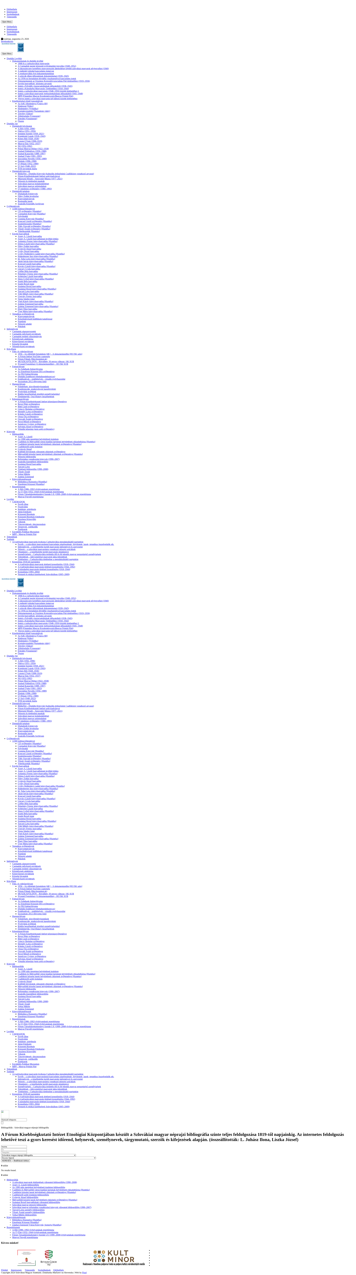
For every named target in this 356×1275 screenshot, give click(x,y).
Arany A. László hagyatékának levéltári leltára (38, 239)
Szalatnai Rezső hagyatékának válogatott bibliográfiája (36, 1202)
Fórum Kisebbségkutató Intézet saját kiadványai (39, 176)
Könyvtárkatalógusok (21, 479)
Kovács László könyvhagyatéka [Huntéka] (36, 266)
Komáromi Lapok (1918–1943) (31, 136)
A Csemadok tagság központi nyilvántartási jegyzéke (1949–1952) (47, 66)
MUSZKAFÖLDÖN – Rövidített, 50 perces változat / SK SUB (46, 361)
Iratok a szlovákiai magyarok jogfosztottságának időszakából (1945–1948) (50, 93)
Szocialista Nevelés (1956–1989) (32, 158)
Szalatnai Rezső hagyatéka (29, 286)
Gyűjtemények (13, 206)
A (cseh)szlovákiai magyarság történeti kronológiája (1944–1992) (46, 567)
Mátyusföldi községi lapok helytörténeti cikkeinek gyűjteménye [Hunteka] (50, 454)
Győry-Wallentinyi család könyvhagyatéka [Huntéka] (41, 254)
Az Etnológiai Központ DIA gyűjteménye (36, 371)
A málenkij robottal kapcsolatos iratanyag (36, 71)
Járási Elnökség (24, 512)
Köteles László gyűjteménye (30, 414)
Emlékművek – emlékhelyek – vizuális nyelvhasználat (41, 379)
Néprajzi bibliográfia (27, 456)
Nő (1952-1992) (25, 146)
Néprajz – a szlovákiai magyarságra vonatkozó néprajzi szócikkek (47, 549)
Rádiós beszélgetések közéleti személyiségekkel (39, 394)
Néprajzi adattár (25, 324)
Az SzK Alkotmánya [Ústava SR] (33, 103)
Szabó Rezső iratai (26, 284)
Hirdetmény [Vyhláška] (28, 108)
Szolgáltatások (13, 14)
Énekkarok (22, 529)
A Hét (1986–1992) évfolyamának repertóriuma (39, 489)
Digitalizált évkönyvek (28, 194)
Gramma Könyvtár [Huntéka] (31, 219)
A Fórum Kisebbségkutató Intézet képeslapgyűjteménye (42, 401)
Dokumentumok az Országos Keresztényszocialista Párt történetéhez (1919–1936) (54, 81)
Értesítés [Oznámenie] (27, 118)
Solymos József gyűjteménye (30, 426)
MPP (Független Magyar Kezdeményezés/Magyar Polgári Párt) (45, 96)
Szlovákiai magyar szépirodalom (32, 186)
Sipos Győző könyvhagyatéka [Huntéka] (36, 279)
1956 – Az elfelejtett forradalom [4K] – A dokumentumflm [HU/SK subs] (50, 354)
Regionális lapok (25, 201)
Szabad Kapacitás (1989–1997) (31, 153)
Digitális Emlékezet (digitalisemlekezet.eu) (36, 376)
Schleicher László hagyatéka (30, 276)
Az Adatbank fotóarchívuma (30, 369)
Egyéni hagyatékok (20, 234)
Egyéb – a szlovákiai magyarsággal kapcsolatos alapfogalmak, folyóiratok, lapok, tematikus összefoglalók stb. (66, 544)
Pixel (84, 1272)
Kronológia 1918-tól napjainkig (26, 562)
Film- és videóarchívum (22, 351)
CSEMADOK (18, 502)
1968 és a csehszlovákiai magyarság (33, 63)
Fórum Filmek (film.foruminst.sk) (32, 359)
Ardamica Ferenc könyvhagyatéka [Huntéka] (37, 241)
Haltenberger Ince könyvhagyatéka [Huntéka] (38, 256)
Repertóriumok (18, 487)
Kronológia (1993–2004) (29, 572)
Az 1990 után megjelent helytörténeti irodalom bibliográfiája (38, 1187)
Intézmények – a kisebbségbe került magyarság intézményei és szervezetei (50, 547)
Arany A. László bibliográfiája (25, 1185)
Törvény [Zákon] (25, 113)
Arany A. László (25, 436)
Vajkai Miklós (24, 474)
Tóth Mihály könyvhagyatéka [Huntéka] (35, 294)
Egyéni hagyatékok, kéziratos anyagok (35, 83)
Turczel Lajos (24, 466)
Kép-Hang (11, 349)
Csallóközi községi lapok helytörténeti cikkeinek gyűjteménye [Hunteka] (49, 444)
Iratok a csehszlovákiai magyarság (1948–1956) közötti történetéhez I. (48, 91)
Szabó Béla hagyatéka (27, 281)
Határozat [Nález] (25, 106)
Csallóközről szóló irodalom (30, 446)
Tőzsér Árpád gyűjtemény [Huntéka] (34, 229)
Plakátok (21, 326)
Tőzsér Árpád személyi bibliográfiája (28, 1212)
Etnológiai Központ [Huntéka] (31, 484)
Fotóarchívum (18, 366)
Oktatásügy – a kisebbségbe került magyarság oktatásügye (43, 552)
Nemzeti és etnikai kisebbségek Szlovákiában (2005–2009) (44, 574)
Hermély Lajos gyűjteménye (30, 411)
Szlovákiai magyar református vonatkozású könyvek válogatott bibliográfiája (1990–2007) (51, 1207)
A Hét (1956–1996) (26, 128)
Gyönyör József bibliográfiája (25, 1197)
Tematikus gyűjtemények (23, 314)
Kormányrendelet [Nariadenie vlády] (34, 111)
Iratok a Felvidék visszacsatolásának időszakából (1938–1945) (45, 86)
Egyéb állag (23, 504)
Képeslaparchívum (20, 399)
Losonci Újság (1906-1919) (30, 141)
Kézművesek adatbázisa (22, 339)
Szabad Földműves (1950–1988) (32, 151)
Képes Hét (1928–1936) (28, 138)
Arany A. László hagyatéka (30, 236)
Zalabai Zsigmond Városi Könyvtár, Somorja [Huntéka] (36, 1225)
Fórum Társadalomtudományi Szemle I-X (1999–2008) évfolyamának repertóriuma (54, 494)
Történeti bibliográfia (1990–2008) (33, 469)
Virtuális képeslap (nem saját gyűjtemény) (36, 429)
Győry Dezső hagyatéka (28, 251)
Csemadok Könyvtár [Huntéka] (31, 214)
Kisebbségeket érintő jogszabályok (27, 101)
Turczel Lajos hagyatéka (28, 291)
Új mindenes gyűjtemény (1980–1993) (35, 189)
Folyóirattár (23, 216)
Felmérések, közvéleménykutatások (33, 386)
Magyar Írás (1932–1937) (29, 143)
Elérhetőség (12, 9)
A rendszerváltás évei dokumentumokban (36, 73)
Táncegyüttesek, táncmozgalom (31, 524)
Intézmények (12, 329)
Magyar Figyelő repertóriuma (31, 497)
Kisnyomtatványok (26, 199)
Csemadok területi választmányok (27, 336)
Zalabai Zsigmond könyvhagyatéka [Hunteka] (38, 306)
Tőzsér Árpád (24, 471)
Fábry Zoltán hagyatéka (28, 246)
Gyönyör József (25, 449)
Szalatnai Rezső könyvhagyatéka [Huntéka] (37, 289)
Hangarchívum (18, 384)
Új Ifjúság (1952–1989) (28, 163)
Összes (21, 121)
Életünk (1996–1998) (27, 161)
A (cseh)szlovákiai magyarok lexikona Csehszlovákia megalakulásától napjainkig (47, 542)
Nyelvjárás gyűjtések (27, 391)
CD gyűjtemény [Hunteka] (29, 211)
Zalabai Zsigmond (26, 476)
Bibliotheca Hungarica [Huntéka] (32, 482)
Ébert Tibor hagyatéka (27, 309)
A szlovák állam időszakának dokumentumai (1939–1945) (43, 76)
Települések (12, 537)
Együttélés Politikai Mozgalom (25, 532)
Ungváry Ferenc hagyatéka (30, 296)
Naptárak (22, 321)
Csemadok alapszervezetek (24, 331)
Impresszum (12, 12)
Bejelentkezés (7, 41)
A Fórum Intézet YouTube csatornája (34, 356)
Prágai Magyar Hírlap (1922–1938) (33, 148)
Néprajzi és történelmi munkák (31, 181)
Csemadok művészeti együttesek (26, 334)
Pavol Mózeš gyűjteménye (29, 421)
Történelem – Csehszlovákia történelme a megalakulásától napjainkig (48, 559)
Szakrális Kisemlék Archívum (31, 204)
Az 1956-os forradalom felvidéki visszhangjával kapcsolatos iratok (47, 78)
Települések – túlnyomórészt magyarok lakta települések (42, 557)
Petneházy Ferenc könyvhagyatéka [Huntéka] (38, 274)
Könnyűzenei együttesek (23, 341)
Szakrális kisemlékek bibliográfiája (33, 461)
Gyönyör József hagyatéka (29, 249)
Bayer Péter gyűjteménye (29, 404)
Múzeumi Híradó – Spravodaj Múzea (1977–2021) (40, 179)
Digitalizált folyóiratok (22, 126)
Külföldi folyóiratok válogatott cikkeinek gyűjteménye (41, 451)
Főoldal (4, 1270)
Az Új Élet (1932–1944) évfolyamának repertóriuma (41, 492)
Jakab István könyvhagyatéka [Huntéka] (35, 261)
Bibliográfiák (18, 434)
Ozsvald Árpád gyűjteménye (30, 419)
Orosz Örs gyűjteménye (28, 416)
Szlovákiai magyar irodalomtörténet (33, 184)
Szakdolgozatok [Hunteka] (29, 224)
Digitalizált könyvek (21, 171)
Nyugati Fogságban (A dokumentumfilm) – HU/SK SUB (43, 364)
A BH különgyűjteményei (23, 209)
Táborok (21, 522)
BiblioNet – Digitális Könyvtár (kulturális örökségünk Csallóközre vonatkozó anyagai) (56, 174)
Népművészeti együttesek (23, 346)
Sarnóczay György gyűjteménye (32, 424)
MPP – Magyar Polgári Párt (24, 534)
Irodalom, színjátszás (27, 509)
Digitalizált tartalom (20, 191)
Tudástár (10, 539)
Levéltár (10, 499)
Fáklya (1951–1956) (27, 131)
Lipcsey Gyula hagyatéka (29, 269)
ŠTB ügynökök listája (27, 168)
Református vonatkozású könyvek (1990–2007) (39, 459)
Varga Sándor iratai (26, 299)
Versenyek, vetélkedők (28, 527)
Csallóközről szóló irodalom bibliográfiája (30, 1195)
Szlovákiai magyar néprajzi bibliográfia (29, 1205)
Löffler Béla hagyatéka (28, 271)
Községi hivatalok (20, 344)
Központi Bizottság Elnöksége (31, 517)
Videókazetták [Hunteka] (29, 231)
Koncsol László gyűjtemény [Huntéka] (35, 221)
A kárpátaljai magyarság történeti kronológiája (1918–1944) (44, 569)
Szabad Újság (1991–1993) (30, 156)
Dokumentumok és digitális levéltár (27, 61)
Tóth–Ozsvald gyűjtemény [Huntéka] (34, 226)
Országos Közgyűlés (27, 519)
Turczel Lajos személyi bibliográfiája (28, 1210)
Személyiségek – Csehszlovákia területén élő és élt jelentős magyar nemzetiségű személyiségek (59, 554)
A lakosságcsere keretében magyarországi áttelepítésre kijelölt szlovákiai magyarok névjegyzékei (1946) (63, 68)
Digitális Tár (12, 123)
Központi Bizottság (26, 514)
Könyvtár (11, 431)
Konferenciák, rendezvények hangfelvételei (37, 389)
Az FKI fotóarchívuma (28, 374)
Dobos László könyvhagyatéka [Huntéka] (36, 244)
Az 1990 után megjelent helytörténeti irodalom (38, 439)
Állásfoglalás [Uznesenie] (29, 116)
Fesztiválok (23, 507)
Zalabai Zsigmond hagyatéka (30, 304)
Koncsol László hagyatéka (29, 264)
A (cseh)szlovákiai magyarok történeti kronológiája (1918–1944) (46, 564)
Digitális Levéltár (14, 58)
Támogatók (12, 17)
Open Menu (7, 22)
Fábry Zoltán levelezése (28, 196)
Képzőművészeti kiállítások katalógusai (35, 319)
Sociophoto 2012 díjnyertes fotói (32, 381)
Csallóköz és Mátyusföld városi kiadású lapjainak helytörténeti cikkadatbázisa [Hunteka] (56, 441)
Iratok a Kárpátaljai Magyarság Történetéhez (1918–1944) (43, 88)
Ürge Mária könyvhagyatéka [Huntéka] (35, 311)
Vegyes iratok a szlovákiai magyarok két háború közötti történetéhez (47, 98)
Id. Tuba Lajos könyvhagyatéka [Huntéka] (36, 259)
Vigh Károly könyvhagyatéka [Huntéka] (35, 301)
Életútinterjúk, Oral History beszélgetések (36, 396)
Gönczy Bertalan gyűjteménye (31, 409)
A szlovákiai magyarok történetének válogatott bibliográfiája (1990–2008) (44, 1182)
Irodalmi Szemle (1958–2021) (31, 133)
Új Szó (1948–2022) (27, 166)
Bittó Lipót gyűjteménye (28, 406)
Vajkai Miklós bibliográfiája (24, 1215)
